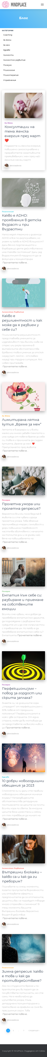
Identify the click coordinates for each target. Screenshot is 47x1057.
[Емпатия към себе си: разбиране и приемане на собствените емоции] (23, 572)
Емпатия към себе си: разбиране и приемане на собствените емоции (22, 602)
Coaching (7, 35)
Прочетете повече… (15, 262)
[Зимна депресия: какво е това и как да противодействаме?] (23, 948)
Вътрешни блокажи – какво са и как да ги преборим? (22, 876)
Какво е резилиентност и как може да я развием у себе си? (22, 323)
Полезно (7, 65)
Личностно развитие (14, 60)
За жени (7, 40)
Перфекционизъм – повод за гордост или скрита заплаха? (22, 693)
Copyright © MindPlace (12, 1051)
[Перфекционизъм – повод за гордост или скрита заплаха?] (23, 665)
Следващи (33, 1030)
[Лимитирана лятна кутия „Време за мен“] (23, 396)
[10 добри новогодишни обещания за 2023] (23, 758)
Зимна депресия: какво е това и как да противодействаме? (22, 976)
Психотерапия (10, 75)
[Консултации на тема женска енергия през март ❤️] (23, 105)
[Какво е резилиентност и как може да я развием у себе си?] (23, 292)
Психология (9, 70)
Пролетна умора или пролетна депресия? (21, 506)
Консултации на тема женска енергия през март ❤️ (22, 134)
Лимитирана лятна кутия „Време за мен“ (21, 422)
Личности (8, 55)
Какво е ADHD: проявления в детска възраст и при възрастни (21, 222)
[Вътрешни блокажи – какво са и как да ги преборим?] (23, 849)
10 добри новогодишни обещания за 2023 (23, 783)
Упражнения (9, 80)
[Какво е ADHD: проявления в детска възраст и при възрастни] (23, 192)
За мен (6, 45)
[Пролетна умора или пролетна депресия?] (23, 481)
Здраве (6, 50)
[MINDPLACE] (15, 4)
